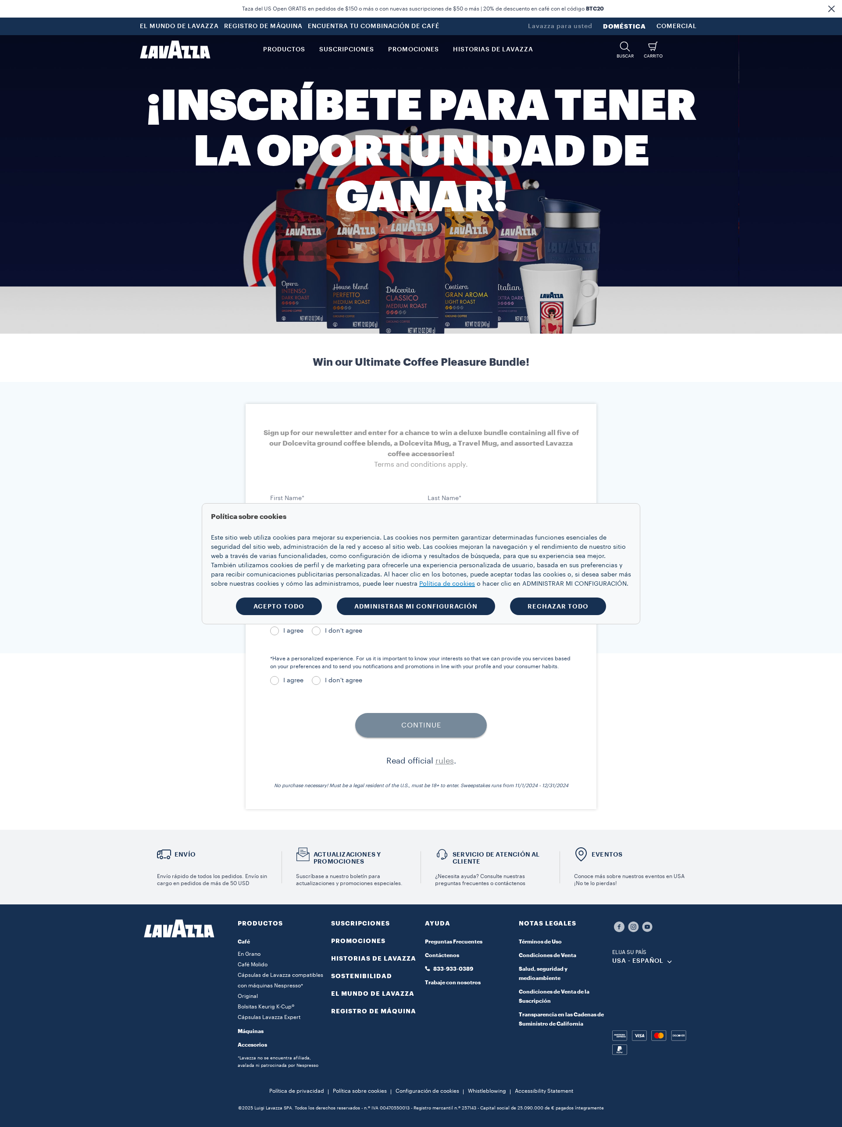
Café (244, 941)
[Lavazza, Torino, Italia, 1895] (175, 49)
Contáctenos (442, 955)
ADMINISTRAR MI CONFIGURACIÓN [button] (416, 606)
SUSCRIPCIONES (360, 923)
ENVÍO (185, 854)
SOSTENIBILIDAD (361, 976)
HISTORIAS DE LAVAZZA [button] (493, 50)
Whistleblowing (487, 1091)
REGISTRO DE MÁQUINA (263, 26)
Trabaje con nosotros (453, 982)
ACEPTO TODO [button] (278, 606)
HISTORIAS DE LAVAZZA (373, 958)
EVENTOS (607, 854)
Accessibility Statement (544, 1091)
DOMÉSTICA (624, 26)
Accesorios (252, 1045)
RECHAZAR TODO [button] (558, 606)
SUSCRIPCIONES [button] (346, 50)
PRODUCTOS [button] (284, 50)
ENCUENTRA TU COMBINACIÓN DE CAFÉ (373, 26)
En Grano (249, 954)
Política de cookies (447, 584)
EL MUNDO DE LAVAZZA (179, 26)
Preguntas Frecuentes (453, 941)
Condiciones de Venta (547, 955)
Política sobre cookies (360, 1091)
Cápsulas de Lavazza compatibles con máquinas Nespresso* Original (280, 985)
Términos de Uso (540, 941)
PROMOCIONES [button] (413, 50)
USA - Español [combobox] (638, 961)
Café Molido (253, 964)
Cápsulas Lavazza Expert (269, 1017)
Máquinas (251, 1031)
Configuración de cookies (427, 1091)
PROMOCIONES (358, 941)
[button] (831, 9)
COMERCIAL (676, 26)
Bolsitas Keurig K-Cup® (266, 1006)
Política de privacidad (296, 1091)
